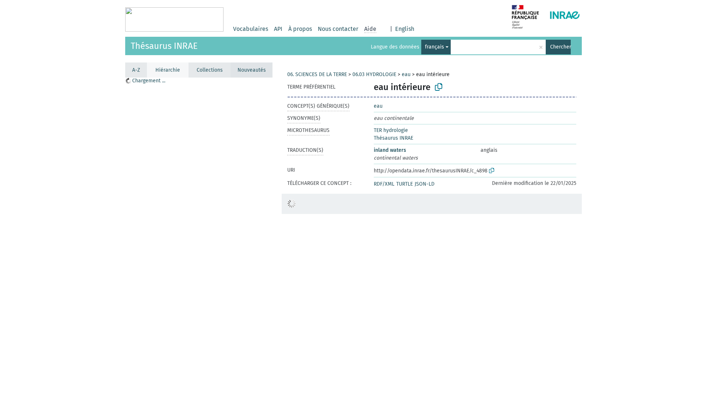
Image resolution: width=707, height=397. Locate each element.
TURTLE (404, 184)
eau (406, 74)
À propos (300, 28)
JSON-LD (425, 184)
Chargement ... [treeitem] (148, 81)
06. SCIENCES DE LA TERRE (317, 74)
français (434, 47)
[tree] (198, 237)
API (278, 28)
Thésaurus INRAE (164, 46)
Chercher (560, 47)
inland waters (390, 150)
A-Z (136, 70)
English (404, 28)
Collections (210, 70)
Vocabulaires (250, 28)
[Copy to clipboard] (438, 87)
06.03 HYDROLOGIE (374, 74)
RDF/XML (384, 184)
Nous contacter (338, 28)
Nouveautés (252, 70)
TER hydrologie (391, 130)
